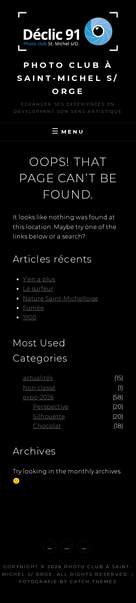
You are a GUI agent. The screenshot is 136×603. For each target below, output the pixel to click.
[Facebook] (66, 546)
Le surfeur (38, 288)
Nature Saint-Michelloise (60, 298)
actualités (38, 378)
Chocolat (47, 426)
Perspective (51, 406)
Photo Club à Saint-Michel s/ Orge (68, 78)
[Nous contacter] (83, 546)
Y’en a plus (39, 279)
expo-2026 (38, 397)
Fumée (33, 308)
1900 (29, 317)
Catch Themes (93, 581)
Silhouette (49, 416)
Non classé (39, 387)
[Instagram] (49, 546)
